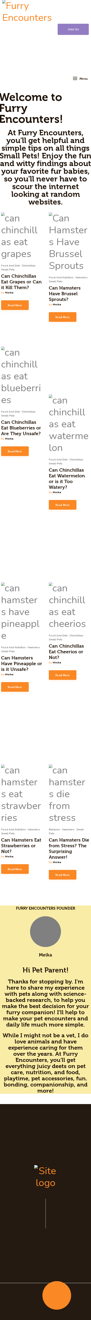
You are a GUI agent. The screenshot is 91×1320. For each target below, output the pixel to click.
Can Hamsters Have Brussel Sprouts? (65, 293)
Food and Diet (10, 265)
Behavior (54, 829)
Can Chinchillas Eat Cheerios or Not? (66, 651)
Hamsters (81, 277)
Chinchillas (29, 265)
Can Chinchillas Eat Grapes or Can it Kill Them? (21, 281)
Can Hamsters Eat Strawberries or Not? (21, 845)
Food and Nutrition (61, 277)
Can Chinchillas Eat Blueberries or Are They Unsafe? (21, 428)
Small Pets (8, 269)
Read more (15, 305)
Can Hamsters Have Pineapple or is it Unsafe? (21, 663)
